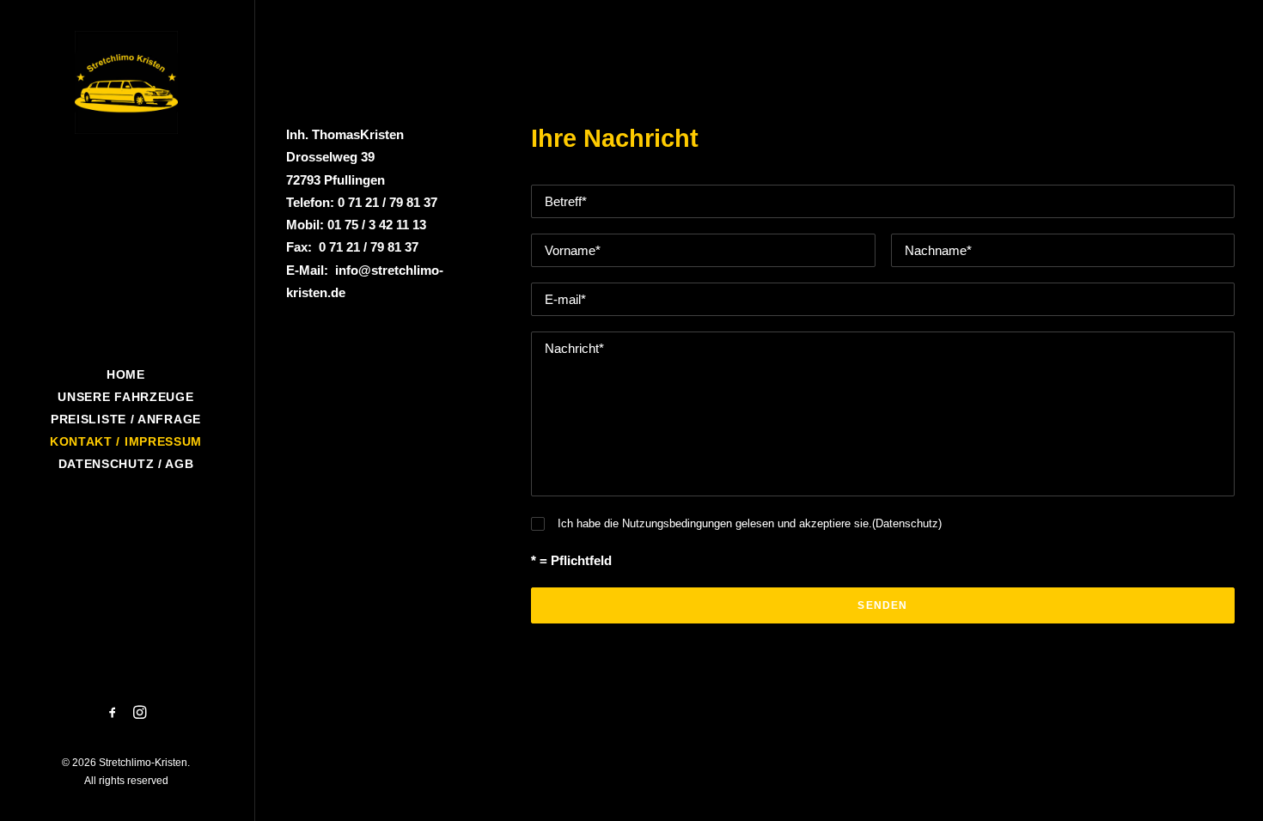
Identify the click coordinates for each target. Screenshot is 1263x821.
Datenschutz (907, 523)
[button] (113, 713)
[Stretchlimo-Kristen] (126, 82)
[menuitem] (113, 713)
